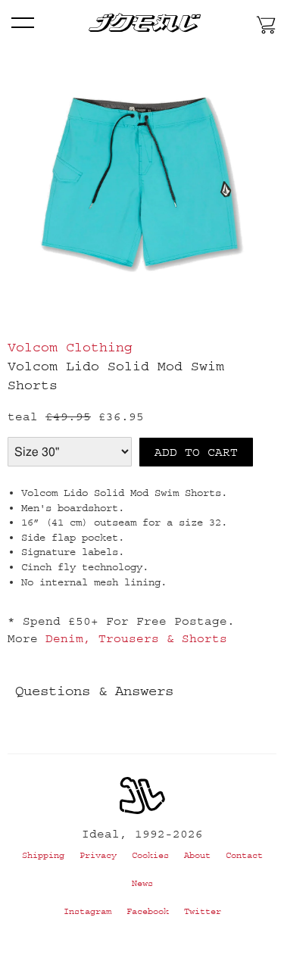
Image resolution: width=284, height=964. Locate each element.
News (142, 883)
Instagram (87, 911)
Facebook (147, 911)
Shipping (43, 855)
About (197, 855)
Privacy (98, 855)
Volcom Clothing (70, 347)
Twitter (202, 911)
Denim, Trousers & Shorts (136, 638)
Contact (244, 855)
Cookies (150, 855)
